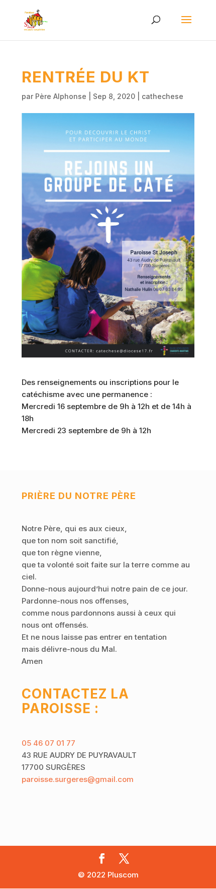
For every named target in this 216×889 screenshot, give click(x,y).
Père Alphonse (60, 96)
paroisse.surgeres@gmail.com (78, 779)
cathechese (162, 96)
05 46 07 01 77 (48, 743)
